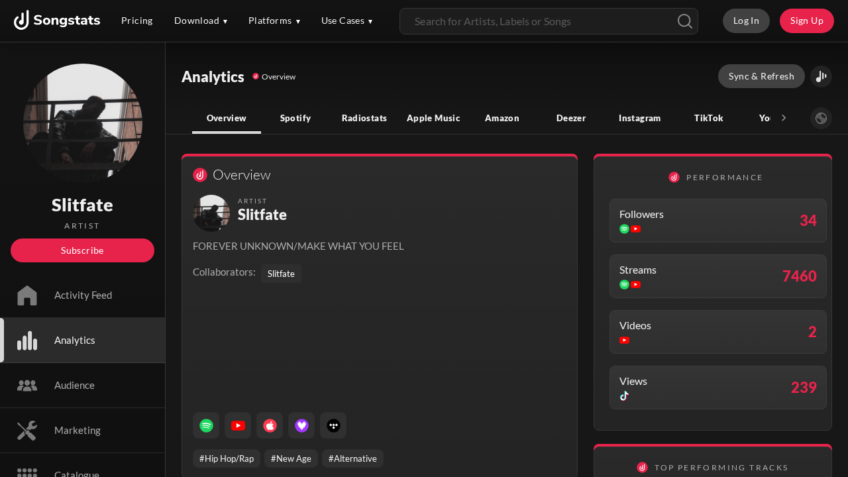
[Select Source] (821, 118)
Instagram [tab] (640, 118)
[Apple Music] (269, 425)
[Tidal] (333, 425)
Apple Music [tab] (433, 118)
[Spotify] (206, 425)
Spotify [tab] (295, 118)
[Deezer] (301, 425)
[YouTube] (238, 425)
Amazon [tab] (502, 118)
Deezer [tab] (571, 118)
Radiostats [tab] (365, 118)
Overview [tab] (227, 118)
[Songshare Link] (821, 76)
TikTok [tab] (708, 118)
